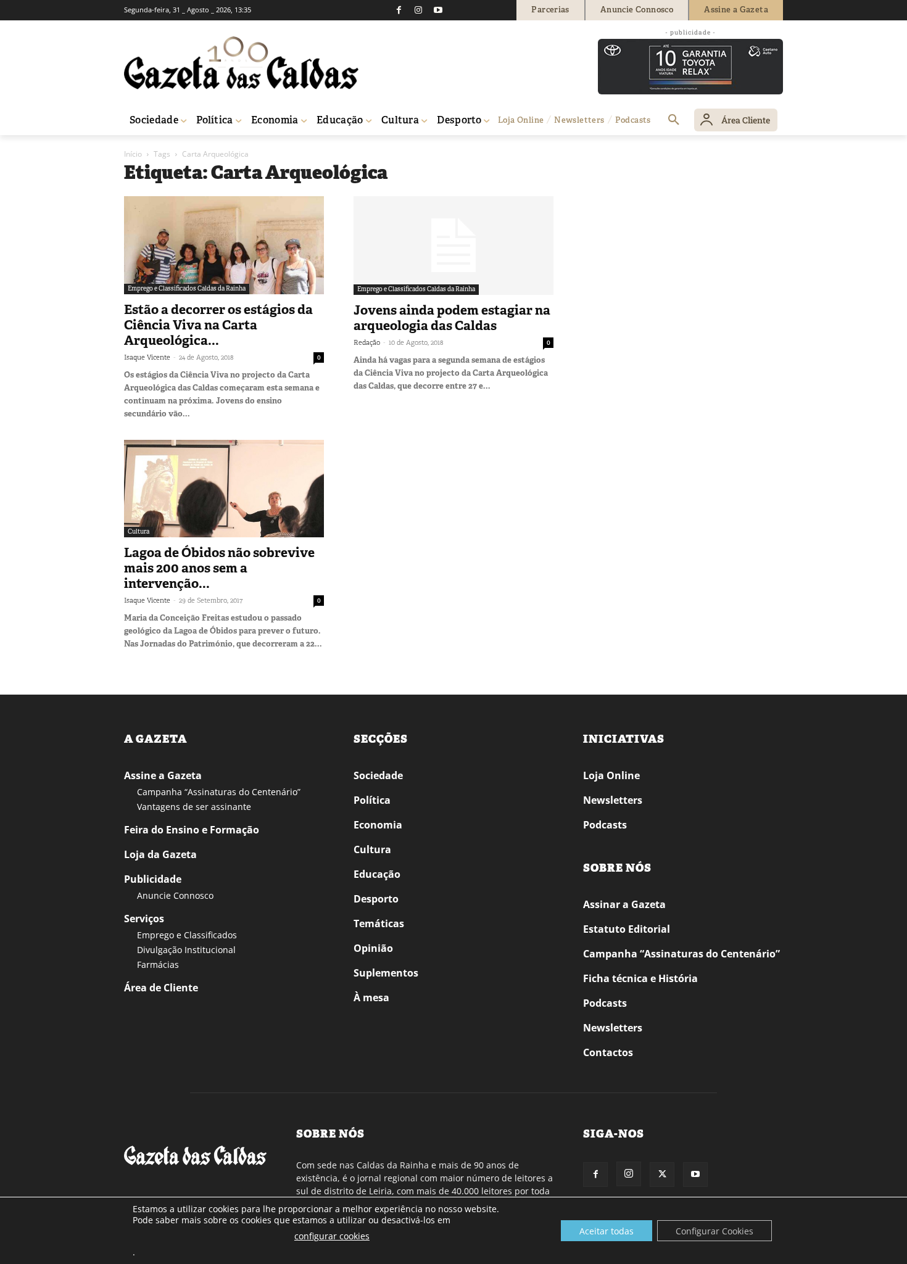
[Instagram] (418, 10)
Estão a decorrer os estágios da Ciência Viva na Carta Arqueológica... (218, 325)
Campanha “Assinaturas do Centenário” (218, 792)
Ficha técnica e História (640, 978)
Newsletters (612, 800)
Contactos (608, 1052)
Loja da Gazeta (160, 854)
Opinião (373, 948)
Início (133, 154)
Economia (378, 825)
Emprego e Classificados (187, 935)
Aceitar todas (606, 1231)
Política (372, 800)
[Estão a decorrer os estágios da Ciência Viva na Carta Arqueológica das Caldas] (224, 245)
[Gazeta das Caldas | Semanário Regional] (241, 62)
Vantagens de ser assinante (194, 806)
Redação (367, 342)
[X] (662, 1174)
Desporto (376, 899)
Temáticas (379, 923)
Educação (377, 874)
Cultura (138, 531)
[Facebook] (398, 10)
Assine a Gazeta (163, 775)
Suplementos (386, 973)
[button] (674, 120)
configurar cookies (332, 1236)
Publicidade (152, 879)
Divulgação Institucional (186, 950)
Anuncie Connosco (175, 895)
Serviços (144, 918)
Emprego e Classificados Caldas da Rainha (187, 288)
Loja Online (611, 775)
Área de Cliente (161, 987)
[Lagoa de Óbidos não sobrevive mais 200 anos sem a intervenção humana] (224, 489)
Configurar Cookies (714, 1231)
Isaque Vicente (147, 357)
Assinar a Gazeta (624, 904)
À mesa (371, 997)
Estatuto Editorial (626, 929)
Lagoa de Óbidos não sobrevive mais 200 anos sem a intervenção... (219, 568)
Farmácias (158, 964)
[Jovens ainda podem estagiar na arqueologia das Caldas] (453, 245)
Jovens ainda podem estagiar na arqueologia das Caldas (452, 318)
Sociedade (378, 775)
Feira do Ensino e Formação (191, 829)
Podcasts (605, 825)
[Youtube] (438, 10)
